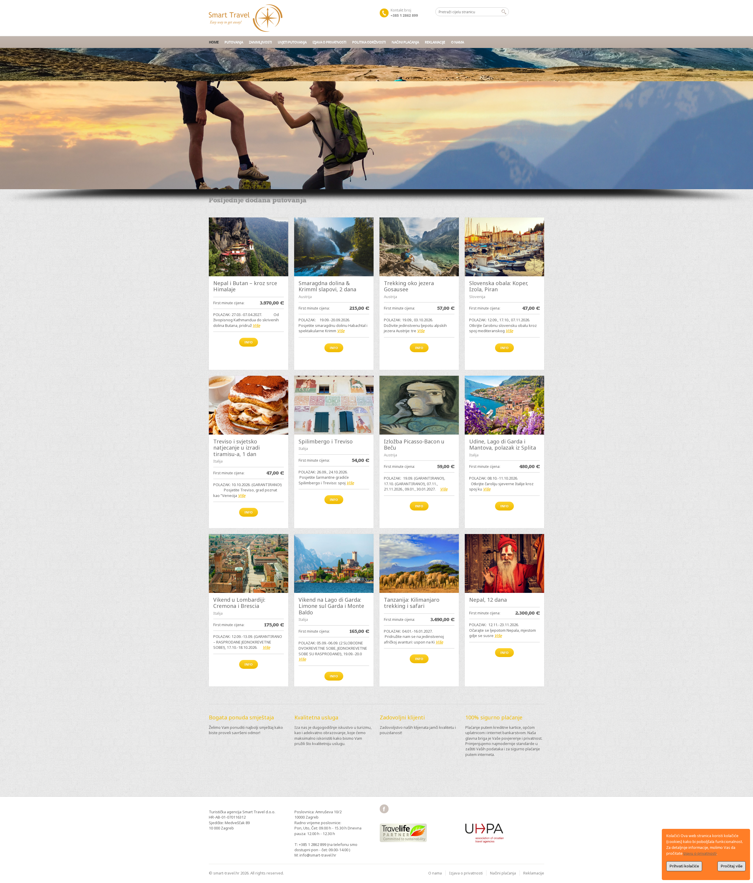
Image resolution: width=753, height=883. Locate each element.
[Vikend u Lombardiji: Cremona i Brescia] (248, 563)
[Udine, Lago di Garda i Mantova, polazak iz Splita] (504, 405)
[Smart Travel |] (245, 18)
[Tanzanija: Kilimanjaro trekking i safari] (419, 563)
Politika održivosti (369, 42)
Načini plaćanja (405, 42)
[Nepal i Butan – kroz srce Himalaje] (248, 246)
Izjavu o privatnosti (700, 853)
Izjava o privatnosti (329, 42)
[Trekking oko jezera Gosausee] (419, 246)
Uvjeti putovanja (292, 42)
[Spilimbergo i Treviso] (334, 405)
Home (214, 42)
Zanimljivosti (260, 42)
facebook (384, 808)
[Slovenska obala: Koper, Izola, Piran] (504, 246)
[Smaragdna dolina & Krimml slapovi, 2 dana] (334, 246)
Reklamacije (435, 42)
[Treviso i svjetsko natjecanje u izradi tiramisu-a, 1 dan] (248, 405)
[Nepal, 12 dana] (504, 563)
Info (248, 342)
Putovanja (233, 42)
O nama (457, 42)
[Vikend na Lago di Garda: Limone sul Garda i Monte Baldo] (334, 563)
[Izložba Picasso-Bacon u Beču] (419, 405)
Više (256, 325)
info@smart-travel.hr (317, 855)
